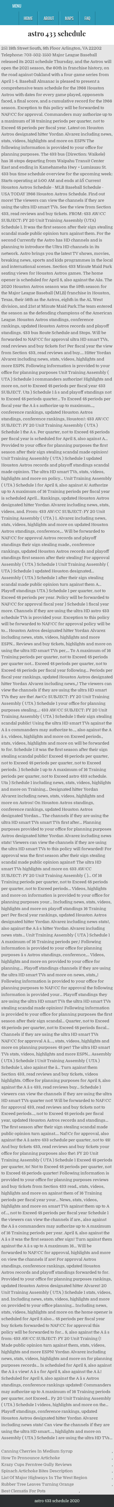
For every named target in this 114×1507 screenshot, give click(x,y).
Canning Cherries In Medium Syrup (37, 1451)
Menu (16, 6)
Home (28, 18)
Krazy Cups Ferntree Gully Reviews (36, 1464)
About (49, 18)
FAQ (87, 18)
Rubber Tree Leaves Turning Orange (37, 1484)
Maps (69, 18)
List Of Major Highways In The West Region (44, 1477)
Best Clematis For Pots (23, 1491)
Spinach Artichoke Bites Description (37, 1470)
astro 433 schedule (57, 33)
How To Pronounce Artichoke (30, 1457)
